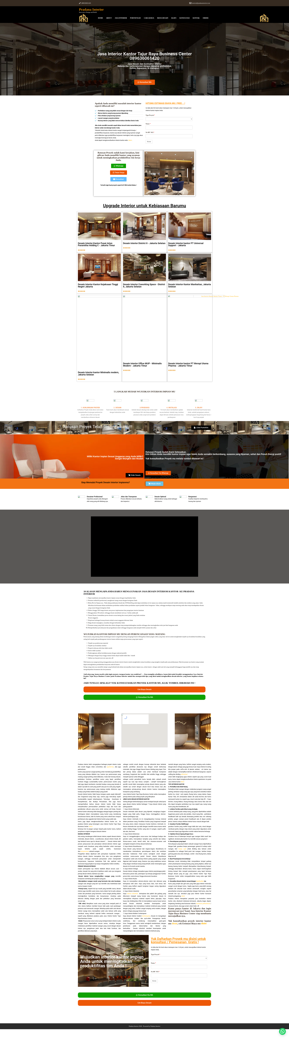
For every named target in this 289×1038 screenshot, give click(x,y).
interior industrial (132, 893)
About (109, 18)
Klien (173, 18)
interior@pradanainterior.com (201, 3)
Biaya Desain (162, 18)
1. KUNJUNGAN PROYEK (90, 408)
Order (205, 18)
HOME (100, 18)
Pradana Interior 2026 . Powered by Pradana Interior (144, 1026)
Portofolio (135, 18)
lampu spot (182, 849)
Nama (148, 124)
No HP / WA (150, 132)
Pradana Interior (91, 9)
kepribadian (200, 881)
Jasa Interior (121, 18)
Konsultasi (184, 18)
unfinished (184, 774)
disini (130, 140)
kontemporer (146, 916)
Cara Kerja (149, 18)
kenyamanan (85, 851)
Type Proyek (150, 115)
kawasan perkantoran (203, 903)
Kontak (196, 18)
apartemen (110, 767)
